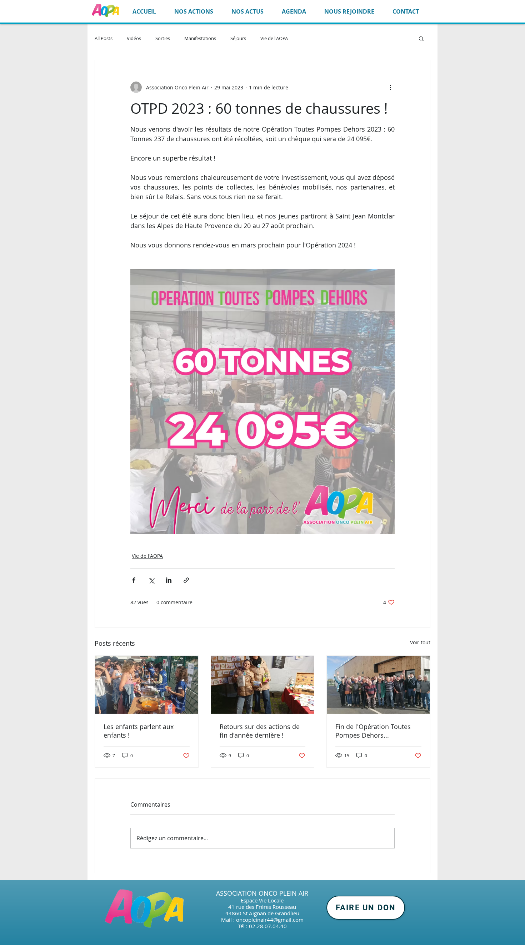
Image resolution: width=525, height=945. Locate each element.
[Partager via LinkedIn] (168, 580)
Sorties (162, 38)
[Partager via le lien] (186, 580)
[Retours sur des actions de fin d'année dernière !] (262, 685)
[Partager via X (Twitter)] (151, 580)
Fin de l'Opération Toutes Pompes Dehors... (373, 730)
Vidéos (134, 38)
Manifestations (200, 38)
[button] (421, 38)
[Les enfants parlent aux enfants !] (146, 685)
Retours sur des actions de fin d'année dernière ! (260, 730)
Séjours (238, 38)
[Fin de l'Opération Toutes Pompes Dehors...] (378, 685)
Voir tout (420, 642)
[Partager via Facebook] (133, 580)
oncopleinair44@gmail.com (270, 919)
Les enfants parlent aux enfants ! (139, 730)
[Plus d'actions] (390, 87)
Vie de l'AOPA (274, 38)
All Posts (103, 38)
